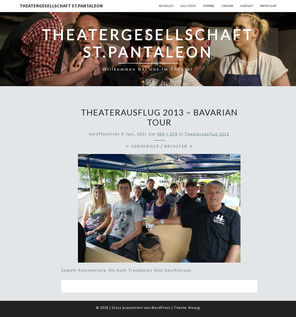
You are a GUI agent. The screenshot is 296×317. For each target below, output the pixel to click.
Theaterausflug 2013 (207, 134)
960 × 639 (167, 134)
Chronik (227, 6)
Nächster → (178, 146)
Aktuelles (166, 6)
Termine (208, 6)
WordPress (161, 307)
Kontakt (246, 6)
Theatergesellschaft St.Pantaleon (61, 6)
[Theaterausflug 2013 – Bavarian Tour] (159, 210)
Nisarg (194, 307)
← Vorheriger (142, 146)
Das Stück (188, 6)
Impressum (268, 6)
